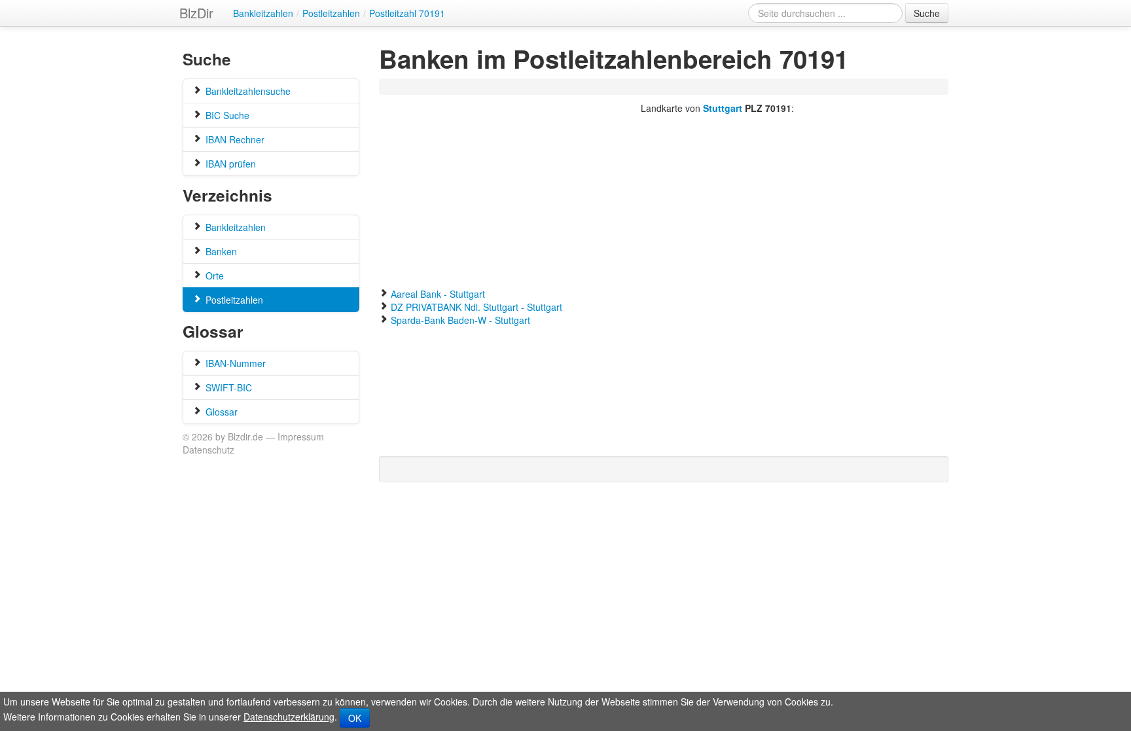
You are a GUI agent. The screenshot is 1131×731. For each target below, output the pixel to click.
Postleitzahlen (233, 299)
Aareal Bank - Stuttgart (438, 293)
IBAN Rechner (233, 139)
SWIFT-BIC (227, 387)
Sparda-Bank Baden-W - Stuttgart (460, 320)
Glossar (220, 411)
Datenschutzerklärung (288, 716)
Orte (213, 275)
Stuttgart (722, 108)
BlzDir (196, 12)
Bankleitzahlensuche (247, 91)
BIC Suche (226, 115)
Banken (220, 251)
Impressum (301, 436)
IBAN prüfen (229, 163)
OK (354, 717)
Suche (927, 13)
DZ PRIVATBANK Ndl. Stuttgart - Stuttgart (476, 306)
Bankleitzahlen (234, 227)
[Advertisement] (620, 87)
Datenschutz (208, 449)
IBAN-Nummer (234, 363)
